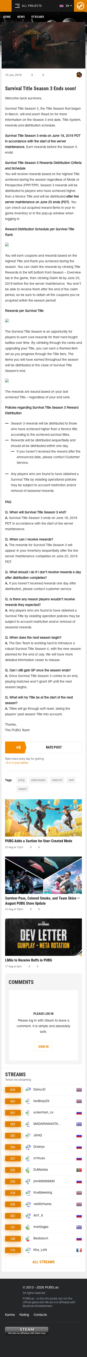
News (21, 16)
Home (7, 16)
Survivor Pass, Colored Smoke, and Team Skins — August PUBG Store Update (42, 901)
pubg (21, 780)
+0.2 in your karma (16, 763)
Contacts (40, 1315)
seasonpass (38, 780)
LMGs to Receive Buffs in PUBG (28, 960)
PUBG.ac (28, 1298)
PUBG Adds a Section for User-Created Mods (38, 841)
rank (71, 780)
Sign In (43, 1046)
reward (22, 789)
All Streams (43, 1262)
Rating (24, 1315)
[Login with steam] (80, 6)
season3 (57, 780)
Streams (37, 16)
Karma (10, 1315)
